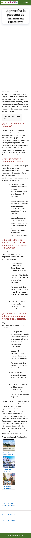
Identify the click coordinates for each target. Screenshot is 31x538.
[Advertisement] (15, 42)
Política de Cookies (8, 520)
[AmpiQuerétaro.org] (9, 2)
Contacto (5, 526)
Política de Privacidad (9, 515)
